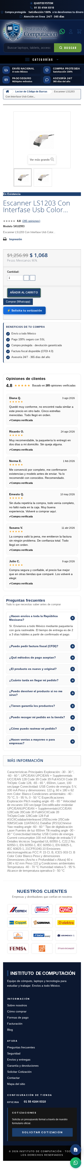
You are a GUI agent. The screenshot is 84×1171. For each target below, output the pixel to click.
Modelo (7, 226)
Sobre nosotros (17, 1005)
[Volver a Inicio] (7, 91)
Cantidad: (13, 271)
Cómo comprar (17, 1011)
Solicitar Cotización (19, 1071)
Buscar (70, 48)
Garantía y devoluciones (23, 1065)
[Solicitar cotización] (75, 1149)
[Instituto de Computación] (30, 31)
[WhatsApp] (62, 31)
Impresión (15, 239)
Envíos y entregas (18, 1059)
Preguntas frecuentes (21, 1047)
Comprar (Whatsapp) (18, 301)
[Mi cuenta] (70, 31)
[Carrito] (79, 31)
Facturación (14, 1023)
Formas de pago (18, 1017)
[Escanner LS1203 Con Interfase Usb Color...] (23, 177)
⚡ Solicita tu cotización (24, 310)
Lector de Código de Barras (31, 91)
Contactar (13, 1077)
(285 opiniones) (31, 221)
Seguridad (13, 1053)
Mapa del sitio (16, 1084)
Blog (10, 1029)
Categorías (42, 59)
